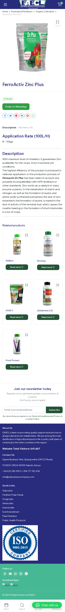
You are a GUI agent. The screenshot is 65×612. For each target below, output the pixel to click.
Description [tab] (9, 127)
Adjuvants (7, 490)
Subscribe (54, 409)
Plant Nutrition (9, 516)
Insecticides (8, 507)
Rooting (41, 260)
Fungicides (7, 499)
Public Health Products (13, 520)
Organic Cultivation (45, 12)
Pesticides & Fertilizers (21, 12)
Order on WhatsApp (16, 106)
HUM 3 (9, 310)
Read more (15, 267)
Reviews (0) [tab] (26, 127)
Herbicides (7, 503)
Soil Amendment (10, 511)
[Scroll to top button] (60, 598)
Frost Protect (13, 360)
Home (5, 12)
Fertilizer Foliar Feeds (12, 494)
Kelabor (10, 260)
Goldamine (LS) (45, 310)
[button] (60, 4)
